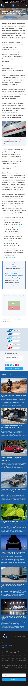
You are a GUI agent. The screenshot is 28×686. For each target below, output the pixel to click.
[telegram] (13, 652)
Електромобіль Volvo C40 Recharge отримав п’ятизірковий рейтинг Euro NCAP (13, 618)
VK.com (6, 365)
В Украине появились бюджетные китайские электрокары (12, 522)
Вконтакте (8, 275)
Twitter (14, 278)
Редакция (5, 647)
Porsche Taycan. (11, 257)
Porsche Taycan (17, 224)
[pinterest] (11, 652)
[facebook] (3, 652)
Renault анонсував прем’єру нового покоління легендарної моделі (13, 553)
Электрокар (6, 321)
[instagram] (6, 652)
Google (18, 365)
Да (15, 303)
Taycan (8, 319)
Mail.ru (11, 365)
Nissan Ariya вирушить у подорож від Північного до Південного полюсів (13, 490)
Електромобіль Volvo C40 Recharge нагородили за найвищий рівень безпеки (12, 586)
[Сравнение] (18, 5)
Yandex (16, 365)
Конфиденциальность (8, 642)
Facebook (14, 273)
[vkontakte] (18, 652)
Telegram (19, 278)
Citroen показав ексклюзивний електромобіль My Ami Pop (11, 426)
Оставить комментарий (14, 368)
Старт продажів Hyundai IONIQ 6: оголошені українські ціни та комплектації (12, 459)
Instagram (14, 275)
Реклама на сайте (7, 645)
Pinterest (20, 275)
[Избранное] (21, 5)
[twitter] (8, 652)
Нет (15, 308)
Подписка (14, 679)
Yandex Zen (8, 278)
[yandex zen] (15, 652)
